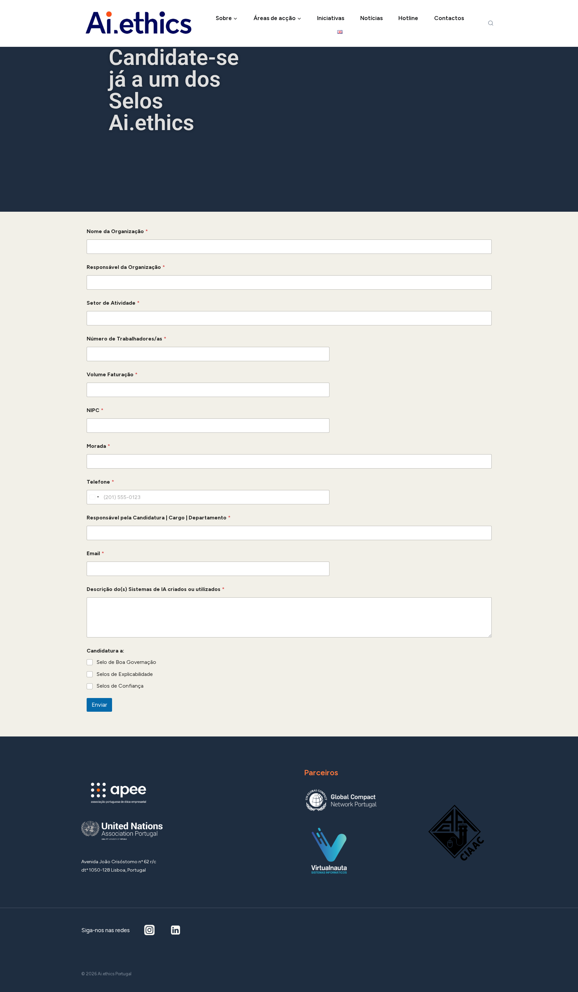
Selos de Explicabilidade (125, 674)
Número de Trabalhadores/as (126, 338)
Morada (98, 446)
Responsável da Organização (126, 267)
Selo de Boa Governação (126, 662)
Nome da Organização (117, 231)
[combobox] (94, 497)
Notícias (371, 18)
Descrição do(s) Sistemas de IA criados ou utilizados (155, 589)
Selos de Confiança (120, 686)
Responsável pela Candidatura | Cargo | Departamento (158, 517)
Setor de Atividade (113, 303)
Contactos (449, 18)
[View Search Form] (491, 23)
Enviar (99, 704)
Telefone (100, 482)
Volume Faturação (112, 374)
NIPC (95, 410)
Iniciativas (330, 18)
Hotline (408, 18)
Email (95, 553)
